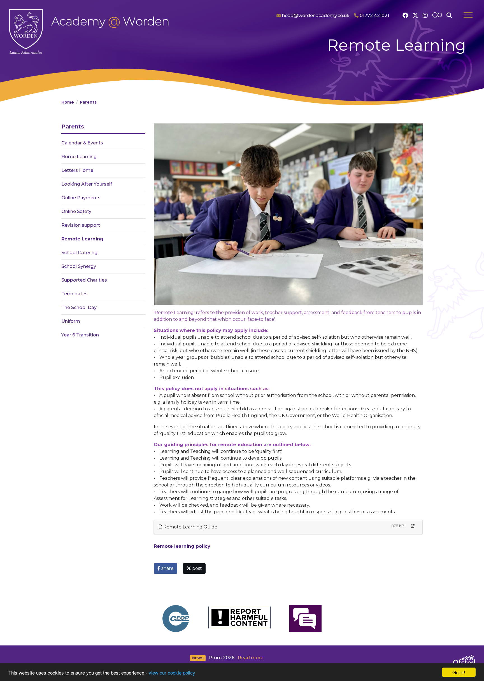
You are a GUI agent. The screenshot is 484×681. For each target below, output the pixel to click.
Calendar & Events (82, 143)
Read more (250, 657)
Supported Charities (84, 280)
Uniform (70, 321)
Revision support (80, 225)
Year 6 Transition (80, 335)
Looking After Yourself (86, 184)
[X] (415, 15)
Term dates (74, 293)
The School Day (79, 307)
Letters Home (77, 170)
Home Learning (79, 156)
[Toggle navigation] (468, 15)
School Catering (79, 252)
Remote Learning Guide (189, 527)
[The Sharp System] (305, 618)
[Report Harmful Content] (239, 617)
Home (67, 102)
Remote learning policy (182, 546)
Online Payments (81, 197)
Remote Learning (82, 239)
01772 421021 (374, 15)
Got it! (458, 672)
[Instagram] (425, 15)
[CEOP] (176, 618)
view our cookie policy (172, 672)
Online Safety (76, 211)
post (196, 568)
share (167, 568)
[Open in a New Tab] (413, 526)
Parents (88, 102)
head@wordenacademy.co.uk (315, 15)
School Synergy (78, 266)
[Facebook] (405, 15)
